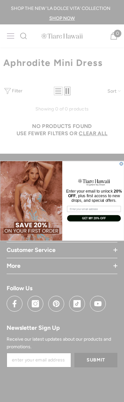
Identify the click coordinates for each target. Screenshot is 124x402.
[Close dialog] (121, 164)
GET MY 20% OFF (94, 218)
